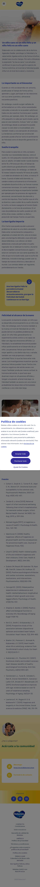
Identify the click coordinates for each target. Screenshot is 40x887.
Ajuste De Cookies (20, 467)
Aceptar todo (20, 454)
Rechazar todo (20, 461)
